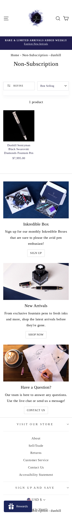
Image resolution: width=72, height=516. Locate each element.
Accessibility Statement (36, 475)
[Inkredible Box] (36, 199)
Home (15, 55)
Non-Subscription (35, 55)
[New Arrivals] (36, 281)
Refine (18, 85)
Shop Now (36, 334)
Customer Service (36, 460)
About (35, 438)
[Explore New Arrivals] (36, 43)
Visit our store (35, 424)
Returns (35, 453)
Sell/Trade (36, 446)
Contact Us (36, 410)
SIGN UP (36, 253)
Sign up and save (35, 487)
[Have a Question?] (36, 363)
